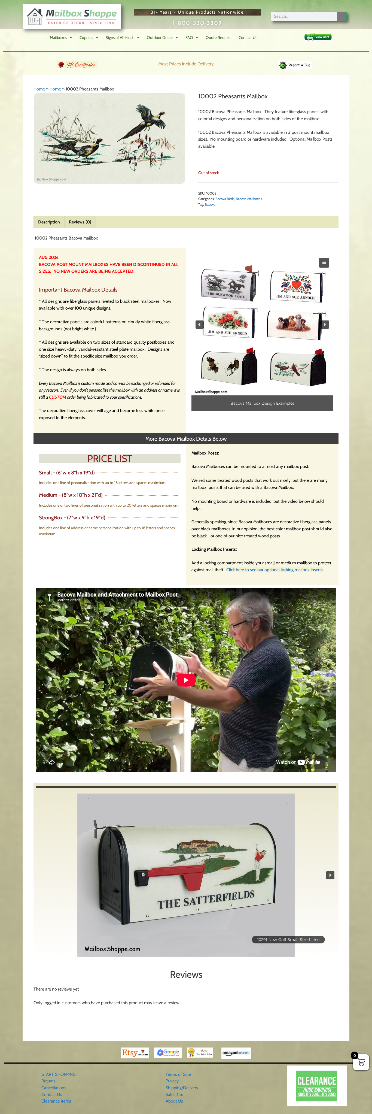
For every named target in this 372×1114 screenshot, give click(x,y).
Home (39, 89)
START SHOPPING (58, 1074)
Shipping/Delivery (182, 1087)
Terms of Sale (178, 1074)
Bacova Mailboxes (249, 199)
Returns (48, 1080)
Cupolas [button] (86, 37)
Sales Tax (174, 1094)
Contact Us (248, 37)
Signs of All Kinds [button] (120, 37)
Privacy (172, 1080)
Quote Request (219, 37)
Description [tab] (49, 222)
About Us (174, 1101)
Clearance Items (56, 1101)
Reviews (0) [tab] (80, 222)
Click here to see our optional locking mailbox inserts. (275, 569)
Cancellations (53, 1087)
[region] (262, 332)
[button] (324, 263)
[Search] (341, 16)
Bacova (210, 204)
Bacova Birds (224, 199)
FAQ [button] (189, 37)
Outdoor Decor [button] (160, 37)
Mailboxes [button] (58, 37)
